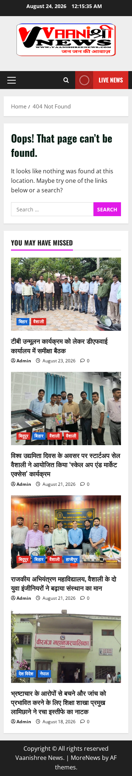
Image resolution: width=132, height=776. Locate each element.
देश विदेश (26, 673)
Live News (111, 79)
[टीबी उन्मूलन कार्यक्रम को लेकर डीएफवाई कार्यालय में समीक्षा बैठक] (66, 294)
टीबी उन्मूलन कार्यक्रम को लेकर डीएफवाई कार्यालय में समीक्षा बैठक (59, 345)
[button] (11, 80)
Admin (23, 361)
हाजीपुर (71, 559)
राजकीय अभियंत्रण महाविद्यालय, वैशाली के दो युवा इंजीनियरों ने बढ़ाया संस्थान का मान (63, 583)
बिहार (23, 321)
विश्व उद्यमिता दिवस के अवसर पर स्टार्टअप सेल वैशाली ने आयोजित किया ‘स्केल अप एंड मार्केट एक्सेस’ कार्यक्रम (65, 464)
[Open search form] (66, 80)
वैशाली (38, 321)
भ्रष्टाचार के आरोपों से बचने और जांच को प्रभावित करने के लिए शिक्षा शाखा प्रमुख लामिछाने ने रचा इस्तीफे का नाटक (58, 702)
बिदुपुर (23, 436)
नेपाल (44, 673)
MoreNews (85, 758)
